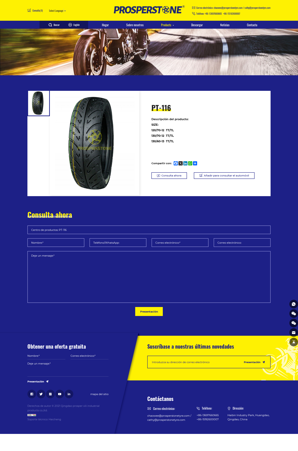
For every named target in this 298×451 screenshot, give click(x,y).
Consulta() (37, 10)
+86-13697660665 (213, 13)
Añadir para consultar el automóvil (226, 175)
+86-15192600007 (231, 13)
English (76, 25)
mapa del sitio (99, 394)
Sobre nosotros (135, 24)
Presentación (149, 311)
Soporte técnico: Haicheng (44, 419)
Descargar (197, 24)
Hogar (105, 24)
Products (166, 24)
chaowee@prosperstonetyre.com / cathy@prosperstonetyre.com (242, 7)
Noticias (225, 24)
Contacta (252, 24)
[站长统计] (67, 414)
